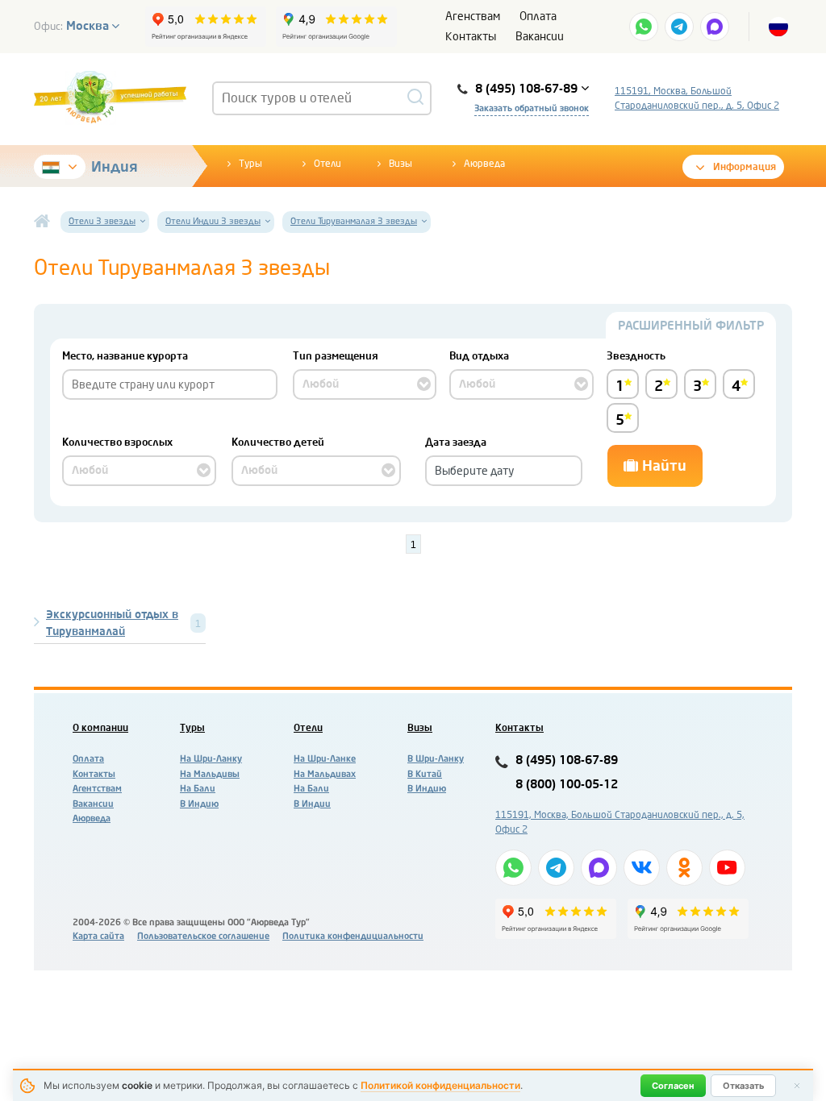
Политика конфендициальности (352, 936)
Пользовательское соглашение (203, 936)
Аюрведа (484, 163)
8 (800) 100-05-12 (566, 784)
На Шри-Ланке (325, 759)
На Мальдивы (210, 774)
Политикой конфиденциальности (440, 1085)
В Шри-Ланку (435, 759)
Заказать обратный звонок (531, 108)
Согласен (673, 1085)
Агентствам (97, 788)
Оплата (538, 16)
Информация (744, 166)
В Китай (424, 774)
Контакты (470, 37)
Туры (250, 163)
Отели (327, 163)
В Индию (199, 804)
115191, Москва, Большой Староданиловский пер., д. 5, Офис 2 (697, 98)
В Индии (312, 804)
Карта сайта (98, 936)
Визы (400, 163)
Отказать (743, 1085)
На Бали (197, 788)
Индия (114, 167)
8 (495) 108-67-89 (566, 760)
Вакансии (539, 37)
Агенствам (472, 16)
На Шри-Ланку (211, 759)
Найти (662, 466)
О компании (100, 727)
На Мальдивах (325, 774)
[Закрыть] (797, 1085)
